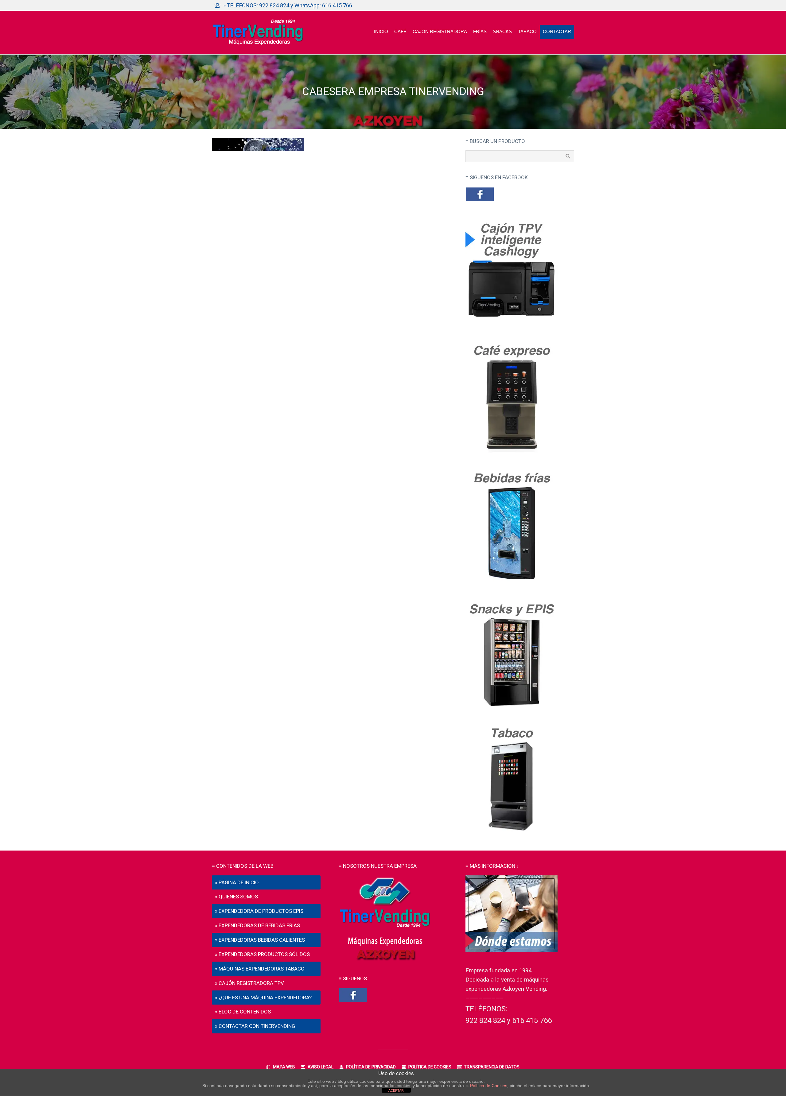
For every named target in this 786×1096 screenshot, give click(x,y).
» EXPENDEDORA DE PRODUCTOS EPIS (259, 911)
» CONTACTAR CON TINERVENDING (255, 1026)
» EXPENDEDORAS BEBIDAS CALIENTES (260, 940)
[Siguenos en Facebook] (479, 200)
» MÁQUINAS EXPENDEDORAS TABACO (260, 969)
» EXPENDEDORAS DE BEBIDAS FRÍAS (257, 925)
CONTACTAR (557, 31)
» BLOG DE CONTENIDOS (243, 1012)
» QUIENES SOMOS (236, 896)
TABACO (527, 31)
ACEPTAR (396, 1090)
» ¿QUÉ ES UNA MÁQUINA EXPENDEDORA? (263, 997)
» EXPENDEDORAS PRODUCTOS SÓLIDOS (262, 954)
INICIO (381, 31)
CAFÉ (400, 31)
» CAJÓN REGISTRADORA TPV (249, 983)
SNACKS (502, 31)
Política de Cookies (488, 1085)
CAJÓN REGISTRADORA (440, 31)
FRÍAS (480, 31)
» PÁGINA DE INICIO (237, 882)
